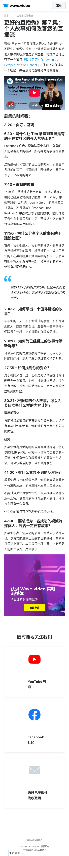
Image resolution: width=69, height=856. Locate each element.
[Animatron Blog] (34, 840)
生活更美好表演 (25, 15)
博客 (6, 15)
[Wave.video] (16, 5)
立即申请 (34, 607)
